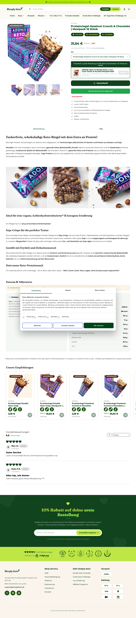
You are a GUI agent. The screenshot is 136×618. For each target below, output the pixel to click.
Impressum (49, 588)
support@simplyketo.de (14, 587)
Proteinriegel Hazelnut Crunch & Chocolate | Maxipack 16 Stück (115, 404)
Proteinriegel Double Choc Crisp (18, 404)
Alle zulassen (98, 325)
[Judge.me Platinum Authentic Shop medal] (71, 553)
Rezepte (116, 9)
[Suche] (30, 9)
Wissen (41, 16)
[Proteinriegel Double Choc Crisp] (20, 386)
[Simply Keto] (15, 9)
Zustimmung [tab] (36, 290)
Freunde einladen (72, 16)
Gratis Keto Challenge (91, 16)
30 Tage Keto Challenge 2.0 (115, 16)
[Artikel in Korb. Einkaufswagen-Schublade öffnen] (129, 9)
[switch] (35, 317)
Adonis (11, 401)
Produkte (105, 9)
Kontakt (48, 592)
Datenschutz (50, 584)
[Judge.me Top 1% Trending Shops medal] (98, 553)
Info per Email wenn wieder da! (100, 91)
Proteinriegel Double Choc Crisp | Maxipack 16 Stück (52, 404)
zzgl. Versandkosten (99, 48)
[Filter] (109, 435)
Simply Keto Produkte (82, 573)
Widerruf (48, 581)
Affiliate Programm (80, 584)
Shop (20, 16)
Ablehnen (37, 325)
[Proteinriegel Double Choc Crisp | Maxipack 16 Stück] (52, 386)
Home (12, 16)
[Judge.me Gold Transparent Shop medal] (89, 553)
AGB (46, 573)
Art (72, 52)
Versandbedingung (52, 577)
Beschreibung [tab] (38, 129)
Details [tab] (68, 290)
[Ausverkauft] (30, 415)
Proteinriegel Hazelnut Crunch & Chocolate (83, 404)
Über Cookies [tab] (100, 290)
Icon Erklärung (79, 581)
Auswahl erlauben (68, 325)
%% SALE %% (56, 16)
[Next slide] (61, 89)
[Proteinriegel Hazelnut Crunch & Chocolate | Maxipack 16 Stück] (116, 386)
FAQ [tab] (101, 129)
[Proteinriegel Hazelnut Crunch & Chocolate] (84, 386)
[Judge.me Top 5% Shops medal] (107, 553)
